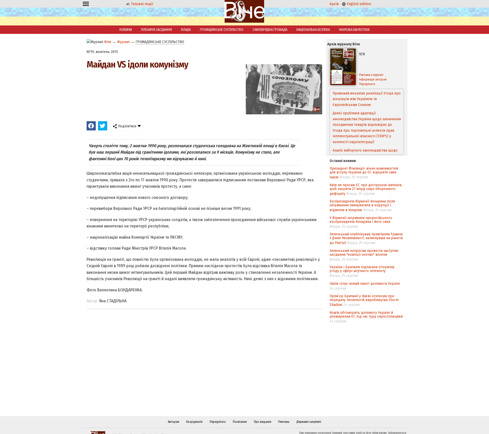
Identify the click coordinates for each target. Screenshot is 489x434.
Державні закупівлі (308, 422)
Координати (194, 422)
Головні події (141, 4)
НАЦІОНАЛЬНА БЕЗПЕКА (313, 30)
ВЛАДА (186, 30)
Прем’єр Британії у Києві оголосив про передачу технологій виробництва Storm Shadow (364, 300)
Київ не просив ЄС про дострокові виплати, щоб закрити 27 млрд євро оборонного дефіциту (366, 189)
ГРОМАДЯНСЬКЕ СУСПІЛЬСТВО (221, 30)
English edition (358, 4)
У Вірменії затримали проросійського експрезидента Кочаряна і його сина (361, 219)
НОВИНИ (125, 30)
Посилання (240, 422)
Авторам (173, 422)
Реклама (283, 422)
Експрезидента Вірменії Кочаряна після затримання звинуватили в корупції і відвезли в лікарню (362, 205)
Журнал (123, 41)
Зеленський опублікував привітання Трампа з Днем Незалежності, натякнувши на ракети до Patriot (366, 238)
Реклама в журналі (371, 75)
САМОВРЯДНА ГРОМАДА (270, 30)
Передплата (367, 84)
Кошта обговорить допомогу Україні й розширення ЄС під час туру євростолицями (366, 314)
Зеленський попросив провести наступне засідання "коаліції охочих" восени (364, 252)
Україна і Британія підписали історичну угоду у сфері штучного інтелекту (362, 269)
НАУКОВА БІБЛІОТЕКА (354, 30)
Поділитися (126, 126)
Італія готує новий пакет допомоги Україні (365, 283)
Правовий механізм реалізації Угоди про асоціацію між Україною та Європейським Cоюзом (367, 99)
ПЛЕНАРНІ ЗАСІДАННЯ (156, 30)
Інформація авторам (372, 79)
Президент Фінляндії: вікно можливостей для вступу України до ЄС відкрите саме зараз (364, 172)
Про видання (262, 422)
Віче (107, 41)
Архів (334, 4)
